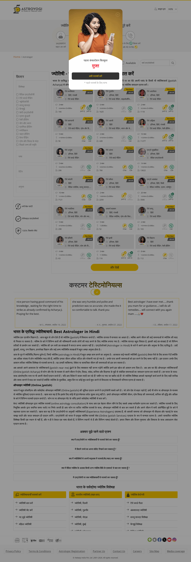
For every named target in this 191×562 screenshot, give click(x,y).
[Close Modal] (118, 13)
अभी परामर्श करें (95, 76)
